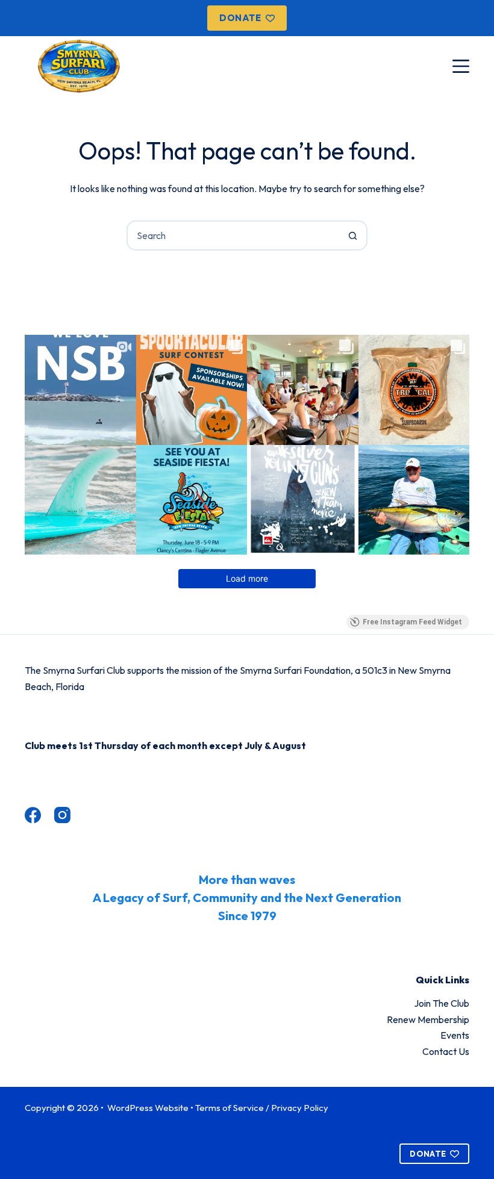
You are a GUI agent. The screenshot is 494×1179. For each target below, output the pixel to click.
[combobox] (233, 235)
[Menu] (460, 66)
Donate (240, 17)
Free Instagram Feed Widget (412, 622)
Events (454, 1035)
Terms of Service (229, 1107)
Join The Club (441, 1003)
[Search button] (352, 235)
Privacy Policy (299, 1107)
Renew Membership (428, 1019)
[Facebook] (33, 815)
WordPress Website (148, 1107)
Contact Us (445, 1051)
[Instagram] (62, 815)
